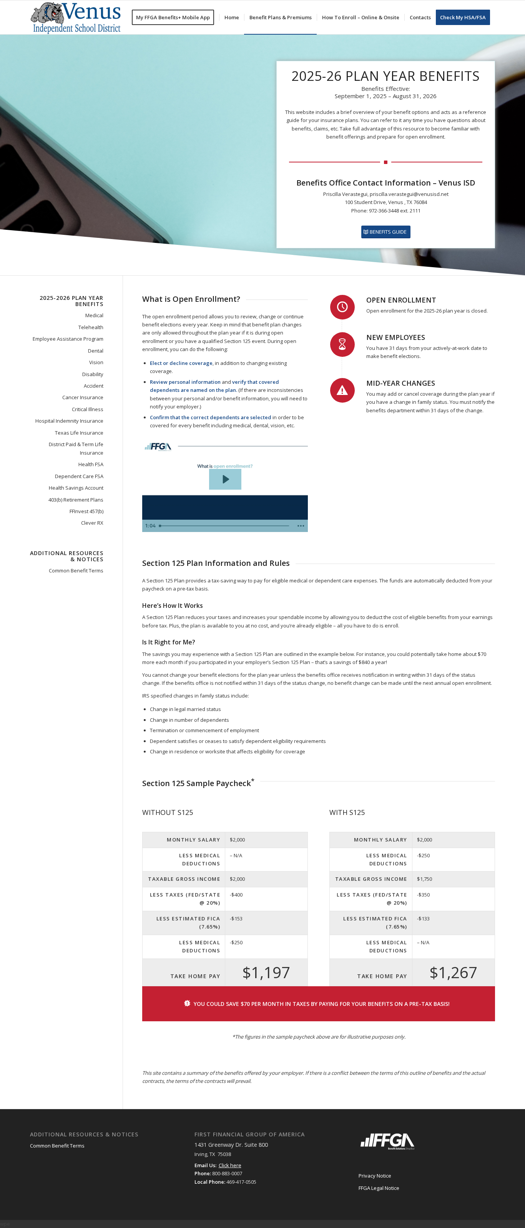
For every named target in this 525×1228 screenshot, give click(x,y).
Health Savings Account (76, 487)
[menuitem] (175, 17)
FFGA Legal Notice (379, 1188)
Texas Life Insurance (79, 432)
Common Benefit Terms (76, 570)
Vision (96, 362)
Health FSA (90, 464)
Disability (92, 374)
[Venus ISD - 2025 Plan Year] (76, 17)
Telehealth (90, 327)
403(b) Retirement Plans (75, 499)
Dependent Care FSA (79, 476)
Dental (95, 350)
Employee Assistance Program (68, 338)
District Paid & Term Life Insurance (76, 448)
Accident (93, 385)
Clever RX (92, 522)
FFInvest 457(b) (86, 511)
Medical (94, 315)
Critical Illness (87, 409)
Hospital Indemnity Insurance (69, 420)
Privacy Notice (375, 1175)
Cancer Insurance (82, 397)
